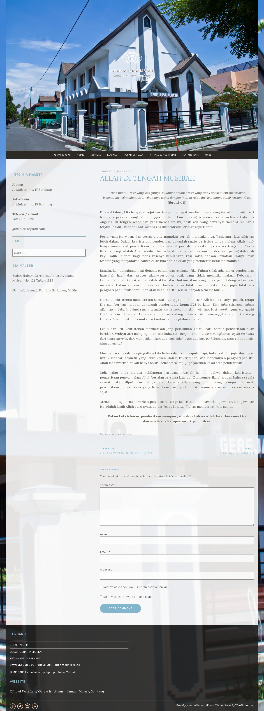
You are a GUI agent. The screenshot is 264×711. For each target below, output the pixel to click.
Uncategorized (124, 434)
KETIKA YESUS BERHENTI (25, 658)
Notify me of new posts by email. (127, 597)
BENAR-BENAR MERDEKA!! (26, 651)
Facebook (13, 706)
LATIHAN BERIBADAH (237, 451)
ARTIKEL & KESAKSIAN (163, 154)
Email (105, 552)
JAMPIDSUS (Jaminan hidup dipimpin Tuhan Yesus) (42, 672)
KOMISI (81, 154)
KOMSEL (96, 154)
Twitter (20, 706)
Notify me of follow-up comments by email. (135, 587)
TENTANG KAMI (190, 154)
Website (106, 569)
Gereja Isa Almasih (132, 70)
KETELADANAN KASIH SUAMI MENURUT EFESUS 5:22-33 (45, 665)
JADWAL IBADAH (61, 154)
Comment (108, 485)
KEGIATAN (112, 154)
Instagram (27, 706)
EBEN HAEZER (19, 645)
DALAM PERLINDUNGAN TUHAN (126, 451)
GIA (130, 171)
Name (105, 534)
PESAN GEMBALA (133, 154)
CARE (208, 154)
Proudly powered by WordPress (194, 705)
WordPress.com (244, 705)
